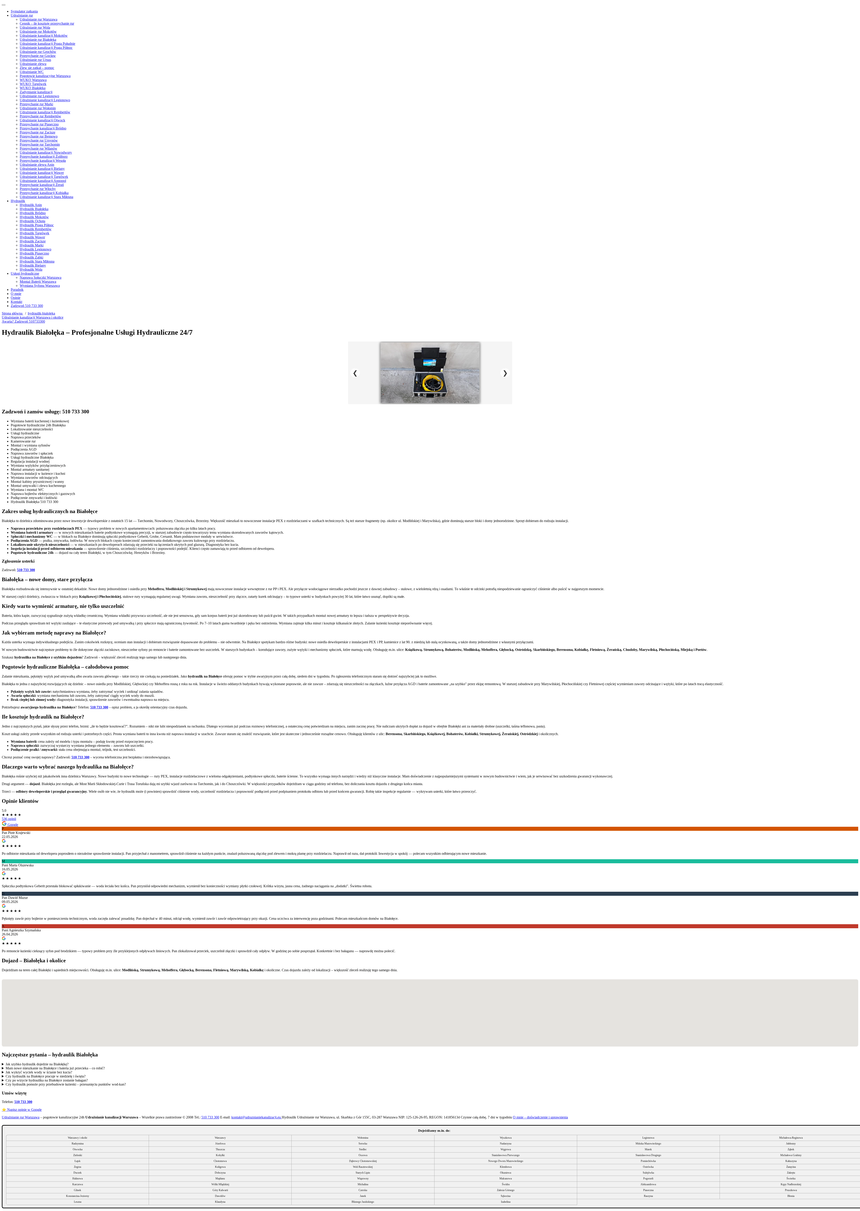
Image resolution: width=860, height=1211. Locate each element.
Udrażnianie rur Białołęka (38, 39)
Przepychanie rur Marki (36, 104)
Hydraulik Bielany (33, 265)
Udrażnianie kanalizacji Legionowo (45, 100)
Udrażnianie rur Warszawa (38, 19)
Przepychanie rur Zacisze (37, 132)
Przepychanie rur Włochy (38, 189)
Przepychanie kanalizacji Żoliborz (44, 156)
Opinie (15, 298)
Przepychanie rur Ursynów (39, 140)
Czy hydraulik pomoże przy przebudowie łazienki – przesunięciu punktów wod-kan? (66, 1084)
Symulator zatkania (24, 11)
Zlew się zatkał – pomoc (37, 68)
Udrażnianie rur (22, 15)
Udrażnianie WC (32, 72)
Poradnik (17, 289)
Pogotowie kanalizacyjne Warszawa (45, 76)
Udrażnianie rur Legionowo (39, 96)
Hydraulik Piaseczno (34, 253)
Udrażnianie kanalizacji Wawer (42, 173)
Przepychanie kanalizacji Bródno (43, 128)
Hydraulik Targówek (34, 233)
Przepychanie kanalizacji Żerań (42, 185)
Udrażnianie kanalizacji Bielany (42, 169)
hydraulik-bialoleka (41, 313)
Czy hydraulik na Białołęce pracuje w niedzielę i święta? (46, 1076)
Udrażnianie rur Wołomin (38, 108)
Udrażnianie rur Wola (35, 27)
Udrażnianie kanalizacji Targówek (44, 177)
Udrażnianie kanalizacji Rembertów (45, 112)
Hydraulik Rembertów (36, 229)
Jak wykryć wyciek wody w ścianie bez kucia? (39, 1072)
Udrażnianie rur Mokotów (38, 31)
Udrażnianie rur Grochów (38, 52)
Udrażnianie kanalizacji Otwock (42, 120)
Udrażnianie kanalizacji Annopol (43, 181)
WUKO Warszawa (33, 80)
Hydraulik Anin (31, 205)
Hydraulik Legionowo (35, 249)
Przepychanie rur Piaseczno (39, 124)
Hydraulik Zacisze (33, 241)
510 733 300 (26, 570)
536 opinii (9, 819)
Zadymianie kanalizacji (36, 92)
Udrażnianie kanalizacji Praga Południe (47, 43)
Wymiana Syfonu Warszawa (40, 285)
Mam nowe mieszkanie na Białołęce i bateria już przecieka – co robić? (55, 1068)
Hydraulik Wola (31, 269)
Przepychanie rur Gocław (38, 56)
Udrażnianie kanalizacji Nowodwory (46, 152)
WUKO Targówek (33, 84)
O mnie (16, 294)
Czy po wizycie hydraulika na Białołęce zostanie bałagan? (47, 1080)
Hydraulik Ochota (32, 221)
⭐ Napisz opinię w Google (22, 1110)
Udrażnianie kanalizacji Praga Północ (46, 48)
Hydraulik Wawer (32, 237)
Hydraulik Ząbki (31, 257)
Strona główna (12, 313)
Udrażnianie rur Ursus (35, 60)
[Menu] (3, 5)
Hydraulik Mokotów (34, 217)
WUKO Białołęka (32, 88)
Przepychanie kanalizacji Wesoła (43, 160)
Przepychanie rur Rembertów (40, 116)
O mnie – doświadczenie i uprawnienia (540, 1117)
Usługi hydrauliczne (25, 273)
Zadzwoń (27, 306)
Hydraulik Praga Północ (37, 225)
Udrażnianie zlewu (33, 64)
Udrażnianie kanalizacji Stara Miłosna (46, 197)
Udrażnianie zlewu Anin (37, 164)
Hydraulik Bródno (33, 213)
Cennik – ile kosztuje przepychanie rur (47, 23)
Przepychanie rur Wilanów (38, 148)
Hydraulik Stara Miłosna (37, 261)
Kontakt (16, 302)
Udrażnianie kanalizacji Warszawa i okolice (32, 317)
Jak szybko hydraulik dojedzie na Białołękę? (37, 1064)
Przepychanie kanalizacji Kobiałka (44, 193)
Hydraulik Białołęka (34, 209)
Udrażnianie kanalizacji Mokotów (44, 35)
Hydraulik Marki (31, 245)
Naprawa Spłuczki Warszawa (40, 277)
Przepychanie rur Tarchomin (40, 144)
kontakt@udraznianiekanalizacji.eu (256, 1117)
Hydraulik (18, 201)
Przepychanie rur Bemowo (39, 136)
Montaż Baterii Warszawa (38, 281)
